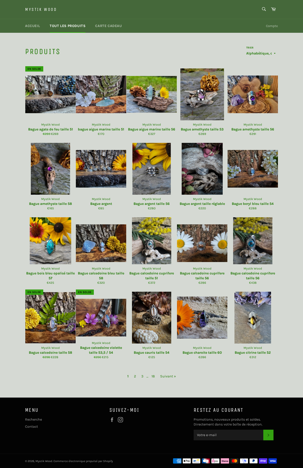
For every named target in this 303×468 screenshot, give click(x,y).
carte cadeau (108, 26)
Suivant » (168, 376)
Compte (272, 26)
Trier (250, 47)
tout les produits (67, 26)
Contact (31, 426)
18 (153, 376)
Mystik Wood (41, 9)
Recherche (33, 419)
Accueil (32, 26)
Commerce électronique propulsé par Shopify (83, 461)
